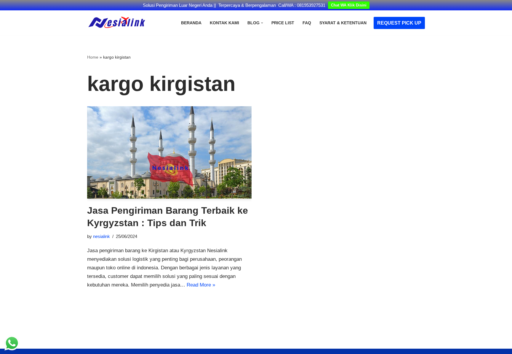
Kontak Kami (224, 23)
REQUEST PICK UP (399, 22)
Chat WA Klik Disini (349, 5)
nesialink (101, 236)
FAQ (307, 23)
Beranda (191, 23)
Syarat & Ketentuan (343, 23)
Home (92, 57)
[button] (262, 23)
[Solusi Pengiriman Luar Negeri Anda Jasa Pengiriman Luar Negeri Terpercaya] (116, 23)
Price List (282, 23)
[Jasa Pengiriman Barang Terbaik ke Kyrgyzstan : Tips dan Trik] (169, 152)
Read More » (201, 285)
